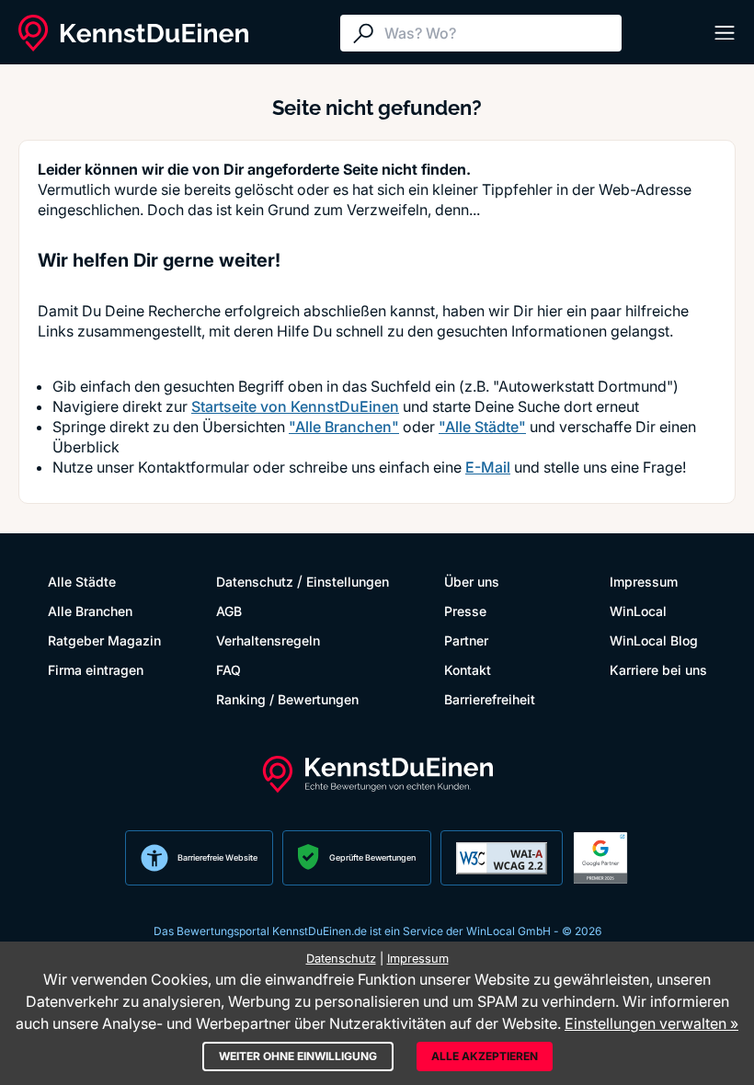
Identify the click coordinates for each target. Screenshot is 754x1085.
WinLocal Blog (654, 640)
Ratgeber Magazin (104, 640)
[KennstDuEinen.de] (133, 33)
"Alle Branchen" (344, 426)
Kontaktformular (193, 467)
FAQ (228, 670)
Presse (465, 611)
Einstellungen (347, 581)
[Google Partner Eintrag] (600, 857)
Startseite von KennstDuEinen (295, 406)
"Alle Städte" (482, 426)
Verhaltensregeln (268, 640)
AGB (229, 611)
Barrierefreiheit (489, 699)
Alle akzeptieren (484, 1056)
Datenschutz (254, 581)
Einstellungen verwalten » (651, 1023)
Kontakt (467, 670)
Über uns (471, 581)
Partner (466, 640)
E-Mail (487, 467)
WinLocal (638, 611)
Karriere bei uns (658, 670)
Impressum (644, 581)
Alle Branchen (90, 611)
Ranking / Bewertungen (287, 699)
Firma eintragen (95, 670)
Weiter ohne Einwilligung (298, 1056)
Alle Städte (82, 581)
